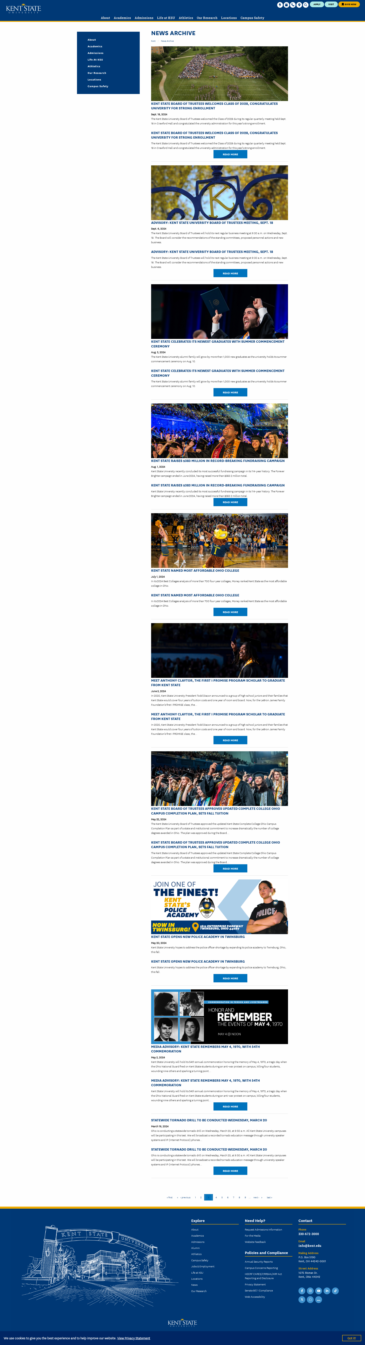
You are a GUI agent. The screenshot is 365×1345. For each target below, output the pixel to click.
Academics (95, 46)
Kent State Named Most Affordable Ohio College (195, 570)
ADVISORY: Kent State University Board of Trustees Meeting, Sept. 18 (212, 222)
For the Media (252, 1235)
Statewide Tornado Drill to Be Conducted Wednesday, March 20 (209, 1119)
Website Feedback (255, 1242)
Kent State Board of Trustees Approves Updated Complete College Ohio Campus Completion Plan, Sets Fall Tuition (215, 810)
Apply (317, 4)
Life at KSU (95, 59)
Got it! (352, 1338)
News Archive (167, 41)
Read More (230, 154)
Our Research (97, 72)
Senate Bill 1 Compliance (259, 1290)
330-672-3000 (308, 1234)
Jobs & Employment (202, 1266)
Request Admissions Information (263, 1229)
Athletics (94, 66)
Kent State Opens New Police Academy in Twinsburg (198, 936)
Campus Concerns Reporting (261, 1268)
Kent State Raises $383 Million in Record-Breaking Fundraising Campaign (218, 460)
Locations (94, 79)
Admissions (96, 52)
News (194, 1285)
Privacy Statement (255, 1284)
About (92, 39)
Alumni (195, 1248)
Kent (153, 41)
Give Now (350, 4)
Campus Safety (98, 86)
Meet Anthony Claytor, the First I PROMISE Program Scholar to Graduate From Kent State (218, 682)
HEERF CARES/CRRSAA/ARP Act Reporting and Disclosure (263, 1276)
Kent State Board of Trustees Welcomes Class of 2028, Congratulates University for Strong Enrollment (214, 105)
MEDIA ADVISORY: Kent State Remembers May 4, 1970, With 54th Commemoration (205, 1048)
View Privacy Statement (133, 1338)
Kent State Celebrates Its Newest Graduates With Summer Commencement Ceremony (218, 343)
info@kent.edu (309, 1246)
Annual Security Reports (259, 1261)
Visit (331, 4)
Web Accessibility (255, 1296)
